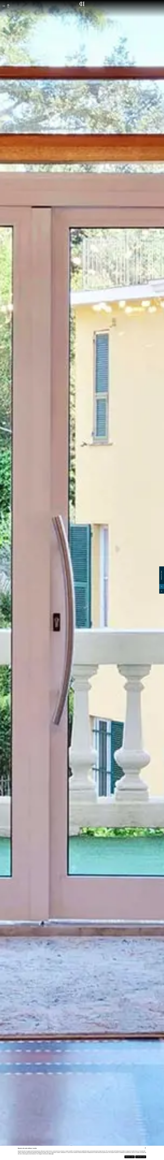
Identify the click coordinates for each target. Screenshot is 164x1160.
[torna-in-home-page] (82, 6)
